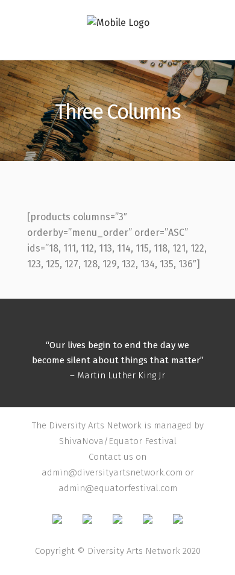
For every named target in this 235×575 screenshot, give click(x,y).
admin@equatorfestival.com (117, 488)
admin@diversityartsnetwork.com (112, 472)
